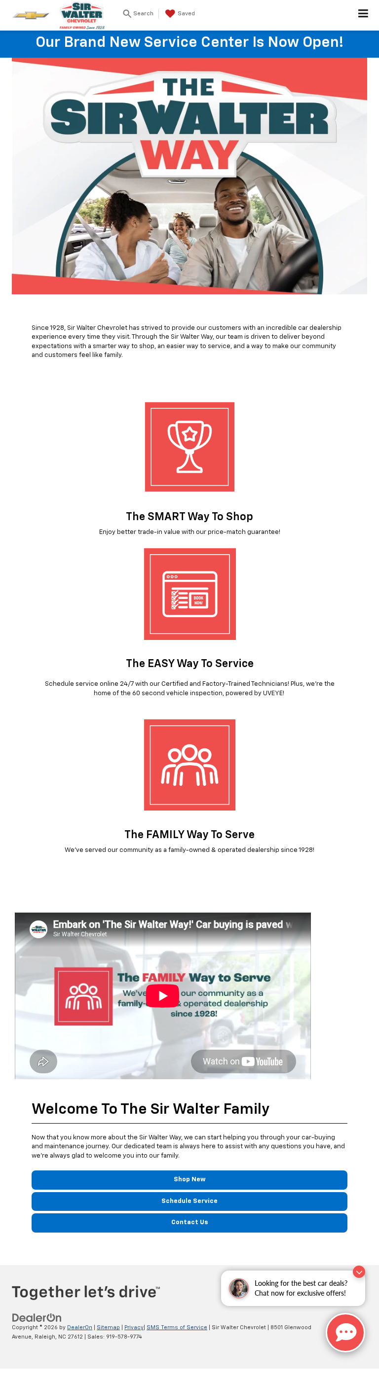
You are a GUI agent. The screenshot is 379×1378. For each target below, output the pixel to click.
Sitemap (108, 1327)
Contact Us (189, 1222)
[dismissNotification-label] (359, 1272)
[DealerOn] (37, 1318)
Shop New (190, 1179)
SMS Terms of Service (177, 1327)
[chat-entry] (345, 1332)
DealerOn (79, 1327)
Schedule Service (189, 1201)
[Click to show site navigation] (363, 15)
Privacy (134, 1327)
